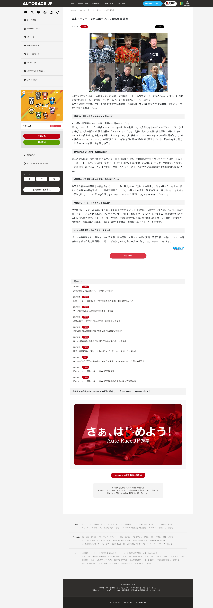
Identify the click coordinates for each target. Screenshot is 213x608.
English (149, 563)
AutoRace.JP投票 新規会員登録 (128, 475)
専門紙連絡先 (114, 563)
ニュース (82, 10)
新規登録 (42, 142)
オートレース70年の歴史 (121, 540)
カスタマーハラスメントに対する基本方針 (112, 560)
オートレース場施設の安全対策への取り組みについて (138, 553)
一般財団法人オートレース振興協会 (134, 602)
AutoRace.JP (73, 10)
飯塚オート (109, 3)
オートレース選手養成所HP (132, 556)
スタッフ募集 (102, 563)
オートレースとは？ (115, 524)
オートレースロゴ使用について (156, 556)
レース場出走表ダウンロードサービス (95, 544)
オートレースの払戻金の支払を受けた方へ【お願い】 (101, 556)
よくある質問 (149, 560)
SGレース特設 (125, 537)
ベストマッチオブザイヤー (108, 537)
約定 (92, 560)
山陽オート (121, 3)
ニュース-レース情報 (89, 528)
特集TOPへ (128, 256)
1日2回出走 (168, 544)
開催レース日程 (99, 524)
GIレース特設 (156, 537)
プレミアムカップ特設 (141, 537)
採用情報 (85, 553)
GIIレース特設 (168, 537)
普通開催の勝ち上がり (158, 540)
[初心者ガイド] (181, 3)
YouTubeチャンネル (154, 544)
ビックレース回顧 (103, 540)
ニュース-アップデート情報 (109, 528)
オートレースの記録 (140, 540)
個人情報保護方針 (135, 560)
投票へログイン (55, 126)
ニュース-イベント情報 (164, 524)
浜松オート (96, 3)
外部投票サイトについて (136, 544)
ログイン (153, 3)
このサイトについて (177, 556)
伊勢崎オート (83, 3)
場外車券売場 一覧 (118, 544)
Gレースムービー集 (89, 537)
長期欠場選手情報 (88, 563)
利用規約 (85, 560)
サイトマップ (140, 563)
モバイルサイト (127, 563)
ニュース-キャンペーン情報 (143, 524)
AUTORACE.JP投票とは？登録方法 (134, 528)
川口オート (70, 3)
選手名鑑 (128, 524)
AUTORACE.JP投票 (156, 528)
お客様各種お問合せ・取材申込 (168, 560)
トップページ (87, 524)
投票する (42, 136)
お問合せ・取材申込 (42, 190)
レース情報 (169, 528)
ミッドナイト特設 (88, 540)
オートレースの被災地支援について (103, 553)
